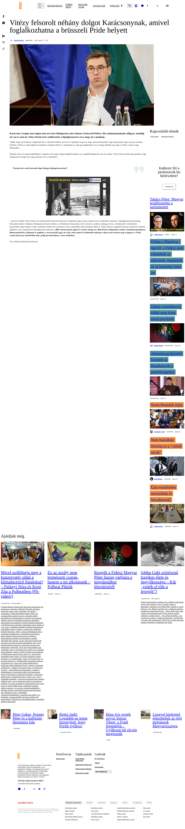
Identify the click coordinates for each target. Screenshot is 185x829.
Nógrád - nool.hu (121, 813)
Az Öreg (166, 234)
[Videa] (142, 5)
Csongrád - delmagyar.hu (71, 819)
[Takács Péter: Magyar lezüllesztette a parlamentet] (167, 222)
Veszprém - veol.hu (148, 813)
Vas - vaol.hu (146, 811)
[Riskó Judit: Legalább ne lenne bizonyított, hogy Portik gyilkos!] (52, 714)
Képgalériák (99, 767)
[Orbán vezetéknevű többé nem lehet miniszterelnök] (167, 333)
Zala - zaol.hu (146, 816)
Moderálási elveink (82, 773)
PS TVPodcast (100, 759)
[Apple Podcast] (44, 789)
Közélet (89, 803)
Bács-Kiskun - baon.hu (71, 808)
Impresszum (60, 759)
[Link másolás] (3, 48)
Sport (108, 740)
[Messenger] (3, 23)
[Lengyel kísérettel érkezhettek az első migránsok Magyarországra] (145, 714)
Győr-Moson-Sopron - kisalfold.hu (100, 813)
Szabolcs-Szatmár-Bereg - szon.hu (126, 819)
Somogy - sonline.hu (122, 816)
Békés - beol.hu (69, 813)
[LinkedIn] (3, 35)
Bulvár (125, 803)
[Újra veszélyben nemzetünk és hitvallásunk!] (167, 514)
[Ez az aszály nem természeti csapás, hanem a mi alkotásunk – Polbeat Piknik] (69, 554)
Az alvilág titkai (65, 732)
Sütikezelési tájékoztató (83, 765)
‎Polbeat (50, 594)
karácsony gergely (167, 136)
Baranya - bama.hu (70, 811)
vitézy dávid (154, 136)
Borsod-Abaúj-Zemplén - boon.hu (73, 816)
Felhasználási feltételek (83, 769)
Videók (97, 763)
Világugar (99, 6)
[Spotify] (39, 789)
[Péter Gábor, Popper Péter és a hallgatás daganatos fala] (5, 714)
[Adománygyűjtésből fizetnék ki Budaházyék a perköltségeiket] (167, 386)
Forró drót (69, 5)
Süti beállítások (101, 772)
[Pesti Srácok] (26, 6)
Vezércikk (169, 431)
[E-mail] (3, 42)
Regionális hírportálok (73, 803)
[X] (152, 5)
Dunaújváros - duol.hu (97, 808)
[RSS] (157, 5)
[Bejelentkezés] (135, 5)
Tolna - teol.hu (146, 808)
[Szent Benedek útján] (167, 419)
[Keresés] (129, 6)
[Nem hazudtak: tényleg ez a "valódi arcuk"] (167, 466)
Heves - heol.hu (95, 819)
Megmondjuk (54, 6)
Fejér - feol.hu (94, 811)
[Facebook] (147, 5)
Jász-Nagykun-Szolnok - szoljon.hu (126, 808)
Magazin (114, 803)
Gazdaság (101, 803)
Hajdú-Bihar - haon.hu (97, 816)
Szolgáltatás (137, 803)
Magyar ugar (82, 5)
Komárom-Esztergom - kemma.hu (125, 811)
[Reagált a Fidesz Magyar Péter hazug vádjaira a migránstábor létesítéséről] (116, 554)
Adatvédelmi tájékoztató (79, 759)
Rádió (149, 803)
